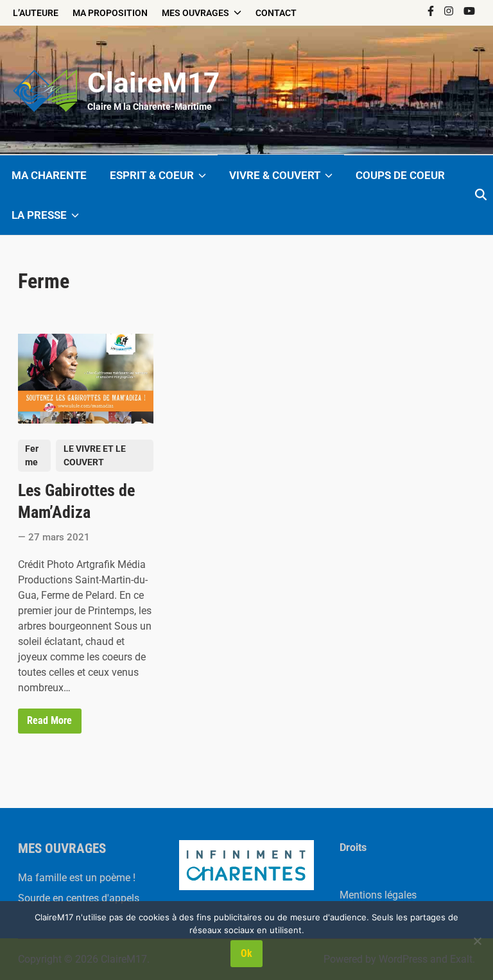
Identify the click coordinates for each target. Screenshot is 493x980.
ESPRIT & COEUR (152, 175)
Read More (49, 723)
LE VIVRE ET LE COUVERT (95, 455)
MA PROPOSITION (110, 13)
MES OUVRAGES (195, 13)
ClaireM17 (153, 82)
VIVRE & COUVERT (274, 175)
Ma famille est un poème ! (76, 878)
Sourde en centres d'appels (78, 898)
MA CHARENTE (49, 175)
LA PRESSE (39, 215)
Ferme (32, 455)
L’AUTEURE (35, 13)
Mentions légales (378, 895)
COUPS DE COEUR (400, 175)
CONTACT (276, 13)
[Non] (477, 940)
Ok (246, 953)
